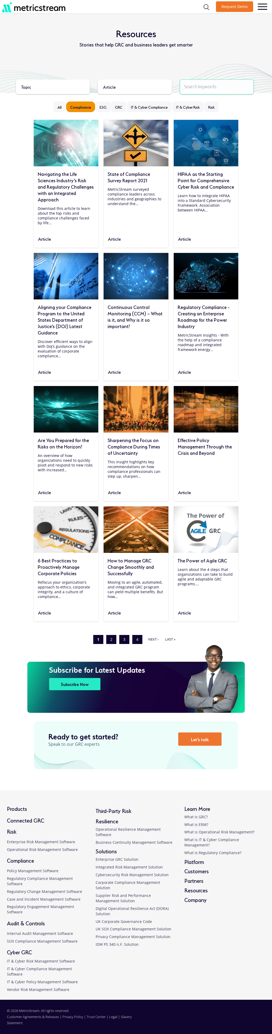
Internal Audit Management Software (40, 933)
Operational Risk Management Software (42, 849)
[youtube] (257, 1020)
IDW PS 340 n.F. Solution (117, 944)
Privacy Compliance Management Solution (133, 936)
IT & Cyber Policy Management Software (42, 981)
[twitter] (244, 1020)
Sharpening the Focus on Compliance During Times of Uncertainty (134, 446)
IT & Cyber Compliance (149, 106)
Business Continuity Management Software (134, 842)
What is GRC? (196, 816)
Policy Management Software (32, 870)
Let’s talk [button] (200, 739)
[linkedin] (220, 1020)
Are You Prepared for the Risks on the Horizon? (63, 443)
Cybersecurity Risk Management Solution (132, 874)
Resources (196, 889)
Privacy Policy (72, 1016)
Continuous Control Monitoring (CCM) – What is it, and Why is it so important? (135, 316)
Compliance (80, 106)
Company (195, 899)
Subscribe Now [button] (75, 684)
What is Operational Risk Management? (219, 831)
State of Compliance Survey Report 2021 (129, 176)
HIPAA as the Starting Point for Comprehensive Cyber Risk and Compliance (206, 179)
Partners (193, 880)
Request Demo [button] (235, 6)
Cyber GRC (19, 951)
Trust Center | (98, 1016)
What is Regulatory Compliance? (212, 852)
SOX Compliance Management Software (42, 941)
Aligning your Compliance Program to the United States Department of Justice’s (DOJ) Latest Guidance (64, 319)
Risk (211, 106)
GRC (118, 106)
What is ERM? (196, 824)
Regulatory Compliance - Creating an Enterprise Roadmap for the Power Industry (204, 316)
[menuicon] (262, 6)
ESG (103, 106)
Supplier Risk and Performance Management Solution (123, 898)
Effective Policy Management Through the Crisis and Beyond (205, 446)
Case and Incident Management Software (43, 899)
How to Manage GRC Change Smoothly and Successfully (131, 566)
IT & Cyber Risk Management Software (41, 961)
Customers (196, 870)
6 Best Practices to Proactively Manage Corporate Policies (58, 566)
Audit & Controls (26, 922)
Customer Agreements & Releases (33, 1016)
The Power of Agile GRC (202, 560)
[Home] (46, 6)
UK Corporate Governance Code (124, 921)
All (59, 106)
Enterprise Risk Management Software (41, 841)
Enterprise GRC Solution (117, 859)
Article (44, 238)
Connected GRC (25, 820)
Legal (113, 1016)
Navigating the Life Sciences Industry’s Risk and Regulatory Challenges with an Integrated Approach (66, 186)
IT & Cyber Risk (188, 106)
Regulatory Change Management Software (44, 891)
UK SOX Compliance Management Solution (133, 928)
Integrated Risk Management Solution (129, 867)
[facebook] (232, 1020)
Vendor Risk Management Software (38, 989)
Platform (194, 861)
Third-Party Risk (113, 810)
